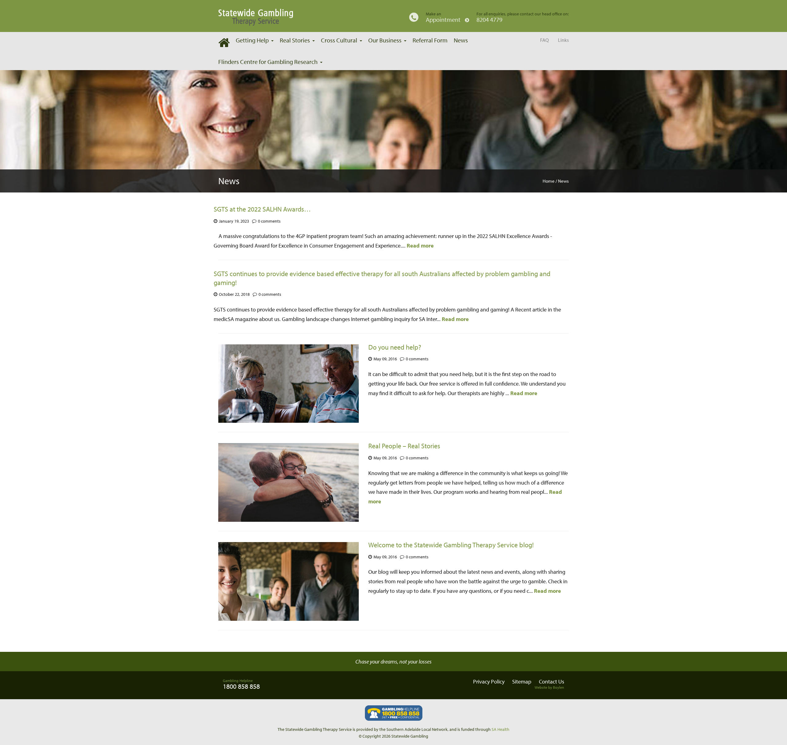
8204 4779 (489, 20)
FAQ (544, 40)
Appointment (444, 20)
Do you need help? (394, 347)
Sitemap (521, 681)
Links (563, 40)
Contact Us (551, 681)
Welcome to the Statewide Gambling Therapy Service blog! (451, 545)
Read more (420, 245)
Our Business (384, 40)
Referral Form (430, 40)
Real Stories (295, 40)
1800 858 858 (241, 686)
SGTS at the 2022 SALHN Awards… (262, 209)
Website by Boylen (549, 687)
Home (549, 181)
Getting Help (252, 40)
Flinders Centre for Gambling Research (268, 61)
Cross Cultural (339, 40)
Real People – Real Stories (404, 446)
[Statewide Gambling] (270, 17)
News (461, 40)
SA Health (500, 729)
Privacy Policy (488, 681)
